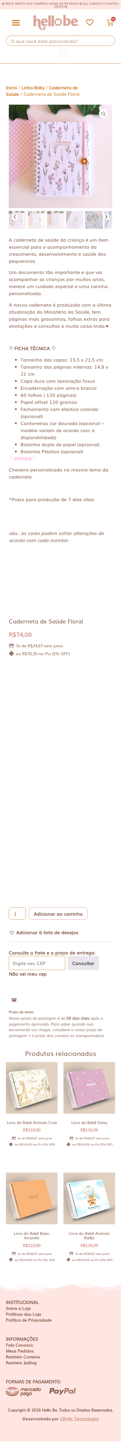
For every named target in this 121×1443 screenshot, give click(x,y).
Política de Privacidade (29, 1320)
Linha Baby (33, 87)
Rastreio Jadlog (21, 1362)
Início (11, 87)
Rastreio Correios (23, 1357)
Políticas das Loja (23, 1314)
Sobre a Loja (18, 1308)
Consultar (83, 963)
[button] (15, 22)
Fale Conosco (19, 1345)
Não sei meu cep (28, 973)
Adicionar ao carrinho (58, 913)
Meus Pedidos (20, 1351)
